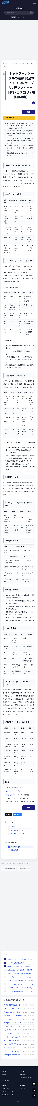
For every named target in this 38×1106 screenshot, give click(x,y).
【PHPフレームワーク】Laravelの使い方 (13, 1030)
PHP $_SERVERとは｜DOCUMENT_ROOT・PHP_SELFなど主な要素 (13, 1005)
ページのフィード (7, 1092)
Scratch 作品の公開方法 (12, 1026)
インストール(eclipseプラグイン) (13, 1037)
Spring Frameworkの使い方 (13, 1055)
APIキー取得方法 (9, 1047)
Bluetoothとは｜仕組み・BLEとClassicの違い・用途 (13, 1015)
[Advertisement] (19, 41)
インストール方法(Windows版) (13, 1040)
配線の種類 (14, 850)
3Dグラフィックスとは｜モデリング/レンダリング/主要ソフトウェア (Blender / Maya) (20, 981)
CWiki (4, 1074)
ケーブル (7, 67)
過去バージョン (24, 868)
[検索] (31, 12)
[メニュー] (34, 2)
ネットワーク (17, 63)
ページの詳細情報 (10, 868)
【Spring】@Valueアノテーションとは (20, 984)
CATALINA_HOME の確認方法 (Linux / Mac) (20, 988)
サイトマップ (6, 1088)
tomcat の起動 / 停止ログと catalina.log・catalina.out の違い (20, 963)
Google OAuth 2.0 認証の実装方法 (13, 1033)
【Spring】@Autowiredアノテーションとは (20, 991)
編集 (28, 112)
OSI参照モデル (10, 795)
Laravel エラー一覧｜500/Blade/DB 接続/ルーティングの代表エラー (20, 973)
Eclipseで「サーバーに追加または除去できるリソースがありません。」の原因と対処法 (20, 959)
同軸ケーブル (15, 827)
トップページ (7, 63)
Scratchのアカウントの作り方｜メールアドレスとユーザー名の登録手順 (13, 1012)
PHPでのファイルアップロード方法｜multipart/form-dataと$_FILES (13, 1008)
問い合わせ (5, 1081)
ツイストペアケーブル (17, 830)
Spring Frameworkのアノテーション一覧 (20, 977)
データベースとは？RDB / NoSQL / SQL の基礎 (13, 1051)
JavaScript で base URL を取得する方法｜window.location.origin (20, 966)
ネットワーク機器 (27, 63)
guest (21, 863)
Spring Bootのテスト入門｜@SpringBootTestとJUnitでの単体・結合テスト (13, 1019)
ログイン (22, 1088)
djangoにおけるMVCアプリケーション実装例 (13, 1023)
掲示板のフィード (7, 1095)
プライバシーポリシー (27, 1078)
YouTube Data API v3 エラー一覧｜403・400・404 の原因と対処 (20, 970)
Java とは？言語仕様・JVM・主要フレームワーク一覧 (13, 1044)
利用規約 (22, 1074)
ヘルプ (4, 1078)
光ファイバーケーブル (12, 791)
